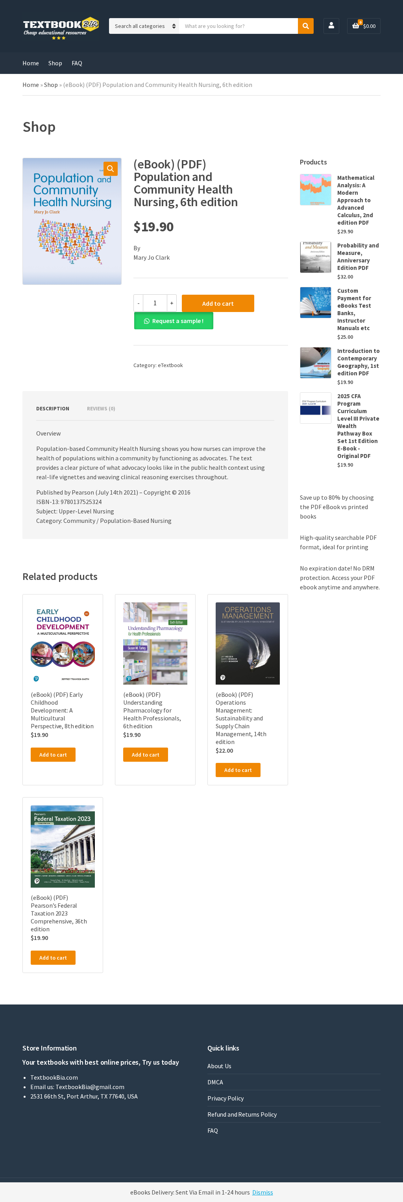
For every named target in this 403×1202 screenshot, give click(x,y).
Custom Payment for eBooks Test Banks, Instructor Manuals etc (354, 309)
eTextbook (170, 365)
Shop (55, 63)
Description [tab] (52, 408)
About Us (219, 1066)
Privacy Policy (225, 1098)
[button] (111, 169)
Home (30, 63)
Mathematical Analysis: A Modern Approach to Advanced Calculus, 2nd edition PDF (355, 200)
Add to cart (218, 303)
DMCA (215, 1082)
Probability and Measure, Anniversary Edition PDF (358, 256)
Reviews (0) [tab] (101, 408)
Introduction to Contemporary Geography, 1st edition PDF (358, 362)
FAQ (77, 63)
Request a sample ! (177, 321)
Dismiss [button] (262, 1192)
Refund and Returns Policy (242, 1114)
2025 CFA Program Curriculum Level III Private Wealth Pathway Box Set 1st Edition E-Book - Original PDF (358, 426)
